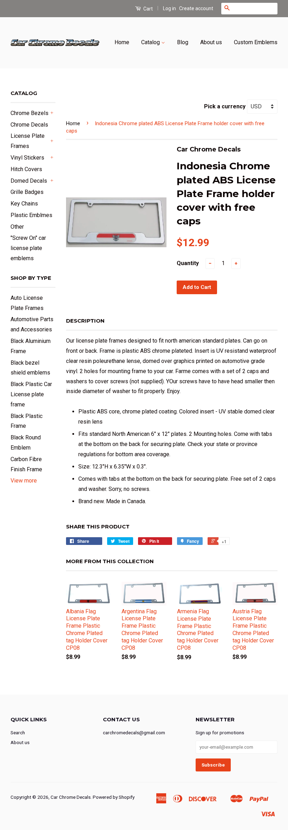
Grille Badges (27, 192)
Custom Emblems (255, 42)
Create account (196, 8)
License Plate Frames (28, 141)
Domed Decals (29, 180)
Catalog (151, 42)
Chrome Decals (29, 124)
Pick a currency (225, 106)
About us (211, 42)
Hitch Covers (26, 169)
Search (18, 732)
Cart (147, 9)
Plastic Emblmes (31, 215)
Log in (169, 8)
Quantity (188, 263)
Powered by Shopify (114, 797)
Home (121, 42)
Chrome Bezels (29, 113)
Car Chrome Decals (71, 797)
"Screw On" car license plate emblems (28, 248)
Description (85, 320)
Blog (182, 42)
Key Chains (24, 203)
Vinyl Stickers (27, 157)
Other (17, 226)
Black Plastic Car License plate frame (31, 394)
